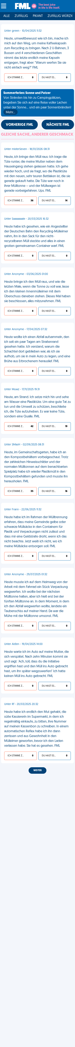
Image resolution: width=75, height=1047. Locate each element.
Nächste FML (57, 125)
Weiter (37, 770)
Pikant (38, 16)
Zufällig (21, 16)
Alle (6, 16)
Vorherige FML (19, 125)
